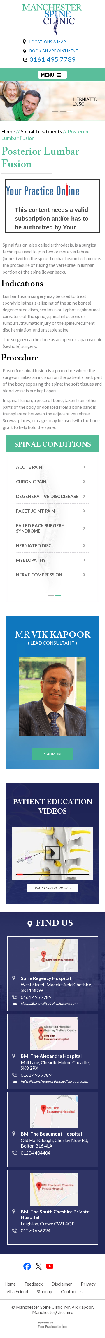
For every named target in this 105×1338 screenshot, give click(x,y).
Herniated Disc (33, 545)
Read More (52, 754)
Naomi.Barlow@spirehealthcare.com (49, 1003)
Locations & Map (47, 41)
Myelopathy (31, 560)
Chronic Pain (31, 481)
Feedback (33, 1284)
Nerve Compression (39, 574)
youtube (50, 1266)
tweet (39, 1266)
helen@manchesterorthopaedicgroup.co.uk (54, 1081)
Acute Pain (29, 467)
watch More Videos (52, 888)
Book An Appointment (53, 51)
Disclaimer (61, 1284)
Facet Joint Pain (35, 510)
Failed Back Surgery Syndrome (40, 528)
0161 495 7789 (52, 59)
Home (8, 131)
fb (27, 1266)
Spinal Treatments (41, 131)
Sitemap (44, 1291)
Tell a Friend (16, 1291)
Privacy (88, 1284)
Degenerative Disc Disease (47, 496)
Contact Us (72, 1291)
